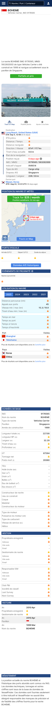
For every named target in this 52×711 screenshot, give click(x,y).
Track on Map (26, 238)
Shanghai (10, 336)
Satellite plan (40, 345)
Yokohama (11, 340)
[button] (48, 3)
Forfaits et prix (26, 76)
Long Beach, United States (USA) (22, 132)
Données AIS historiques (26, 265)
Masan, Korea (12, 182)
